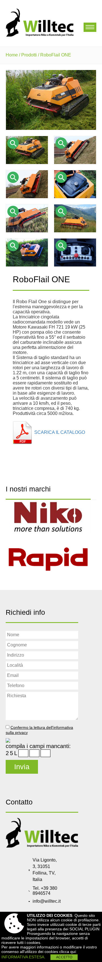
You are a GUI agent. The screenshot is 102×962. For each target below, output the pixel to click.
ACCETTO (64, 957)
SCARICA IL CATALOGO (59, 432)
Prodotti (29, 55)
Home (12, 55)
